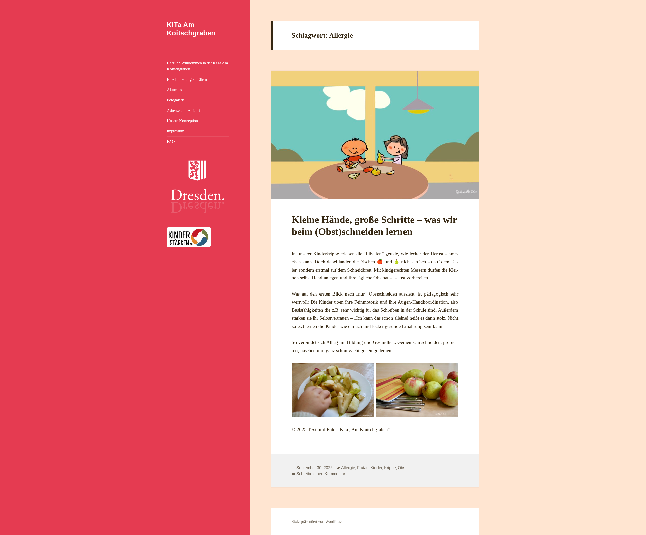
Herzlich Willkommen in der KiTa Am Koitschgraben (197, 66)
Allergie (348, 468)
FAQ (171, 141)
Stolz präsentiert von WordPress (317, 521)
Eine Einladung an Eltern (187, 79)
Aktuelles (174, 90)
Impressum (175, 131)
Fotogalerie (176, 100)
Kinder (376, 468)
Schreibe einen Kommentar (320, 474)
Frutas (362, 468)
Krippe (390, 468)
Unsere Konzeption (182, 121)
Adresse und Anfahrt (183, 110)
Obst (402, 468)
